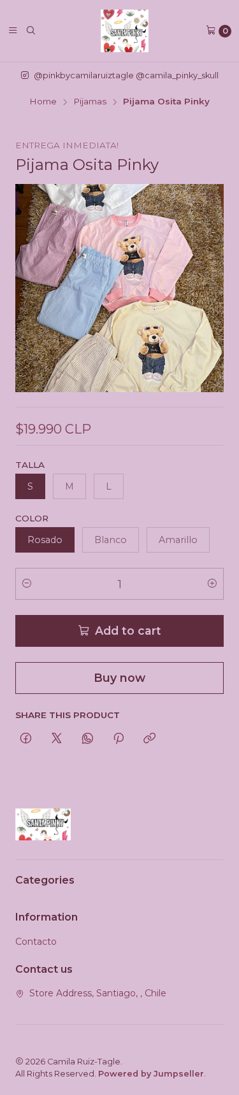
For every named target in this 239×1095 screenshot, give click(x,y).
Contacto (36, 941)
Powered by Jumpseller (151, 1073)
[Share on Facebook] (25, 739)
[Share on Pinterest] (118, 739)
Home (43, 101)
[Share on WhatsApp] (87, 739)
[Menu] (13, 30)
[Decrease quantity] (27, 584)
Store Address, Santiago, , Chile (97, 993)
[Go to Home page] (125, 31)
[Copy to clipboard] (149, 739)
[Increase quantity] (212, 584)
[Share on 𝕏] (57, 739)
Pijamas (89, 101)
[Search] (30, 30)
